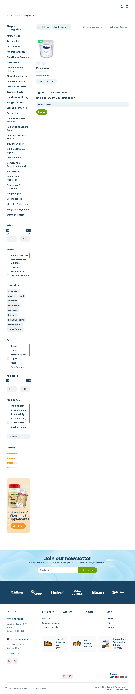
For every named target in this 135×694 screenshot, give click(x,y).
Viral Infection (15, 329)
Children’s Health (16, 81)
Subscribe (89, 570)
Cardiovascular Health (15, 69)
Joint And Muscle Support (16, 151)
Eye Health (12, 113)
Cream (14, 346)
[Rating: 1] (12, 467)
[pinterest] (15, 661)
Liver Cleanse (14, 157)
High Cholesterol (16, 320)
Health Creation (19, 255)
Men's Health (13, 171)
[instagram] (9, 661)
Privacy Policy (120, 687)
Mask (13, 363)
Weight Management (18, 209)
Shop (17, 15)
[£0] (8, 234)
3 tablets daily (18, 418)
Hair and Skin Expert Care (17, 128)
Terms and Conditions (103, 687)
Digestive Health (15, 92)
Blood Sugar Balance (18, 57)
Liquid (14, 358)
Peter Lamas (17, 271)
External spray (18, 354)
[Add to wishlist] (43, 63)
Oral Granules (18, 367)
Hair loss (12, 315)
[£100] (29, 234)
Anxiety (12, 296)
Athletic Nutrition (16, 51)
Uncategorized (14, 199)
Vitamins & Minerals (17, 204)
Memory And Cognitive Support (16, 164)
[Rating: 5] (12, 453)
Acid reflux (13, 291)
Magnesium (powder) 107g (44, 69)
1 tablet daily (17, 405)
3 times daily (17, 422)
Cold (21, 296)
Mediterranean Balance (19, 261)
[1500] (29, 384)
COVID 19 (12, 301)
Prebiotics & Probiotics (13, 178)
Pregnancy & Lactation (13, 187)
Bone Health (13, 62)
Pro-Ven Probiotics (21, 275)
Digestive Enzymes (16, 86)
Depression (13, 305)
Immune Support (16, 143)
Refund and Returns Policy (117, 689)
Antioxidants (13, 46)
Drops (14, 350)
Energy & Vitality (15, 102)
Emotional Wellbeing (17, 97)
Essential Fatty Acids (18, 107)
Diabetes (12, 310)
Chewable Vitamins (17, 76)
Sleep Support (14, 193)
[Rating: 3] (12, 462)
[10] (8, 384)
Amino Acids (13, 36)
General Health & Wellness (16, 120)
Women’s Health (15, 214)
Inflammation (15, 324)
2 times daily (17, 414)
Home (9, 15)
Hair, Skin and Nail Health (16, 137)
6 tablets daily (18, 427)
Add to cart (48, 81)
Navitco (15, 267)
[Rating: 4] (12, 458)
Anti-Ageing (13, 41)
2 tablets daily (18, 410)
